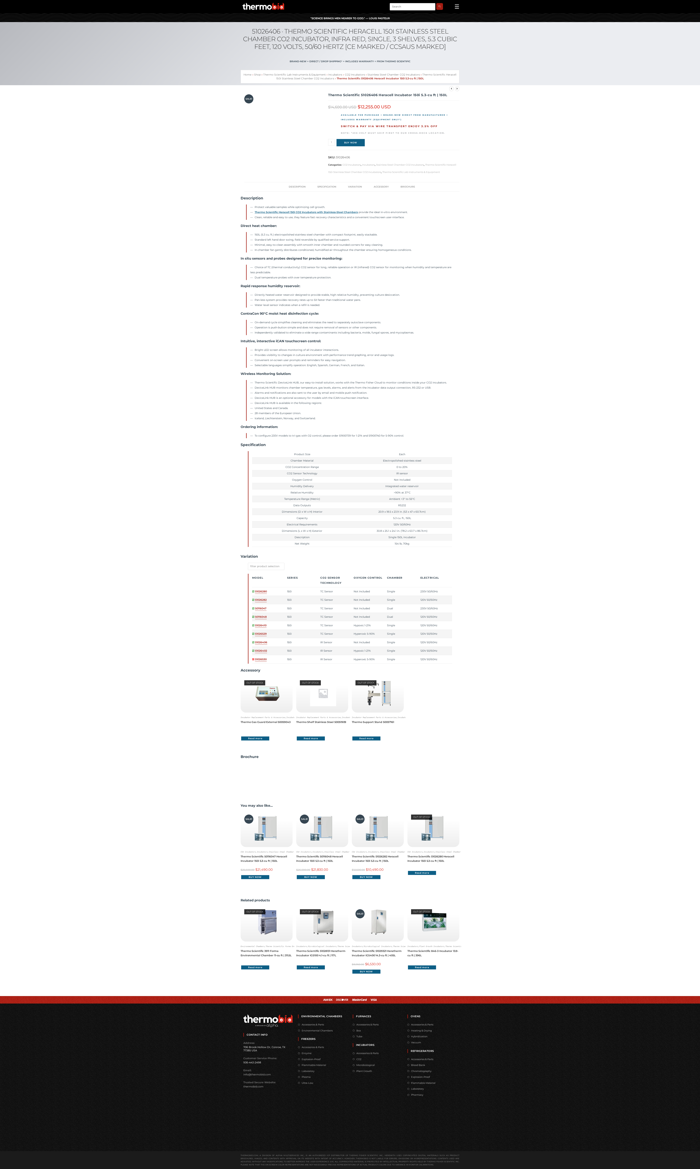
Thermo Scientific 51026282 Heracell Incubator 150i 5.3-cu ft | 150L (375, 859)
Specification (326, 186)
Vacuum (416, 1042)
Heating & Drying (421, 1030)
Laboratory (308, 1071)
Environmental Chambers (253, 946)
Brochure (407, 186)
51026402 (261, 650)
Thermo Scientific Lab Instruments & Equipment (294, 74)
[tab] (297, 186)
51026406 (261, 642)
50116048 (261, 616)
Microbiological (365, 1065)
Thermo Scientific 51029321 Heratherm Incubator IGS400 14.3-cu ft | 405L (376, 953)
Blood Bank (418, 1065)
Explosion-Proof (311, 1059)
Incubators (335, 74)
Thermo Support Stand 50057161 (373, 722)
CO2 (358, 1059)
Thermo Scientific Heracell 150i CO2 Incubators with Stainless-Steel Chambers (306, 212)
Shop (257, 74)
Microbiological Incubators (322, 946)
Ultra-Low (307, 1082)
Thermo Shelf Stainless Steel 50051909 (321, 722)
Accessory (381, 186)
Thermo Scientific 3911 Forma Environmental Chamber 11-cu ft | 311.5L (266, 953)
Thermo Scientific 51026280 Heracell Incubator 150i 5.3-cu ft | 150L (430, 859)
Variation (355, 186)
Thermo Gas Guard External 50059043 (266, 722)
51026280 (261, 591)
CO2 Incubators (355, 74)
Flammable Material (314, 1065)
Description (297, 186)
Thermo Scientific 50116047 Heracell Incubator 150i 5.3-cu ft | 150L (264, 859)
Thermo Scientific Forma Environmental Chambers (291, 946)
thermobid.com (253, 1086)
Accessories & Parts (313, 1024)
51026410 (260, 625)
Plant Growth (364, 1071)
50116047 (260, 608)
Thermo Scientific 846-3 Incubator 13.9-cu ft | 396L (432, 953)
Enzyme (307, 1053)
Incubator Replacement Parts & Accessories (263, 717)
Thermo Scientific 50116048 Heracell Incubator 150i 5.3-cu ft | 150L (319, 859)
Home (247, 74)
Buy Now (350, 142)
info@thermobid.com (257, 1074)
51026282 (261, 599)
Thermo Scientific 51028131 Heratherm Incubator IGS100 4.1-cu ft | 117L (320, 953)
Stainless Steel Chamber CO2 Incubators (394, 74)
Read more (255, 738)
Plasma (306, 1076)
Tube (359, 1036)
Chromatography (421, 1071)
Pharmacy (417, 1094)
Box (358, 1030)
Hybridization (419, 1036)
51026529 (261, 633)
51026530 (261, 659)
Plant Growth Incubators (431, 946)
